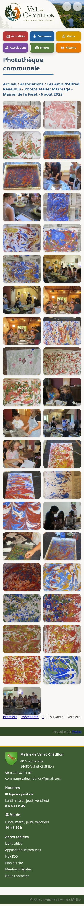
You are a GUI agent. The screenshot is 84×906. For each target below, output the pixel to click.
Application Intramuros (23, 850)
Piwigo (77, 732)
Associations (31, 83)
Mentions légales (18, 869)
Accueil (10, 83)
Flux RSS (11, 856)
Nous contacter (17, 876)
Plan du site (14, 863)
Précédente (30, 717)
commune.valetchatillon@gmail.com (33, 778)
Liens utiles (13, 843)
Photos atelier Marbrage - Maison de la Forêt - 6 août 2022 (38, 91)
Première (10, 717)
